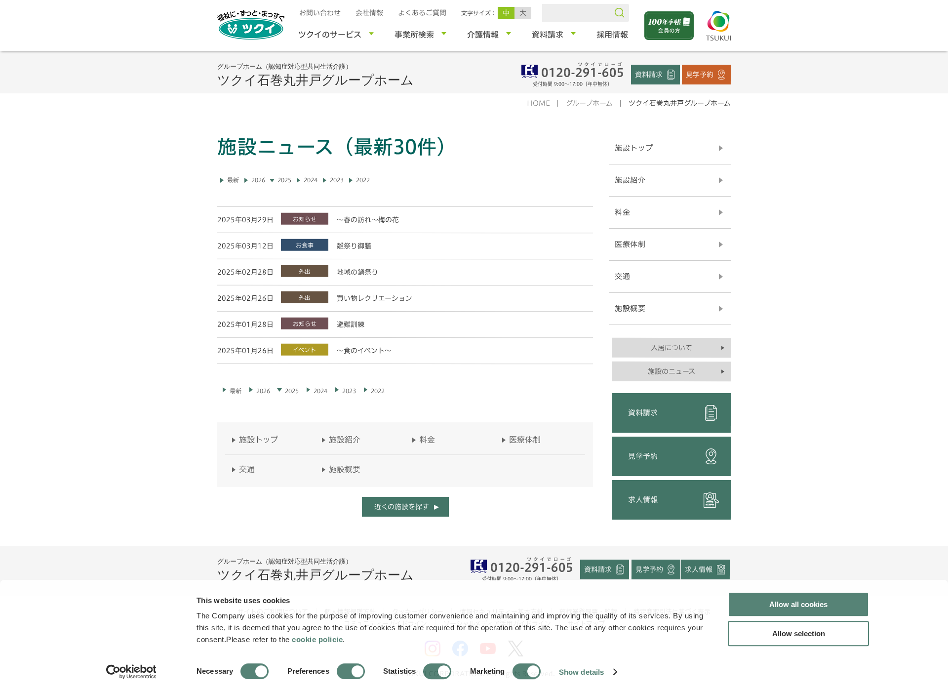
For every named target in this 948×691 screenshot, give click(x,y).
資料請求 (649, 74)
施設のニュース (671, 371)
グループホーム (589, 103)
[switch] (351, 671)
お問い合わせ (320, 12)
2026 (258, 180)
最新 (233, 180)
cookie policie (317, 639)
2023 (337, 180)
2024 (310, 180)
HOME (538, 103)
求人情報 (643, 499)
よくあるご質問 (422, 12)
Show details (581, 671)
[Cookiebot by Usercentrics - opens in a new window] (130, 671)
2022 (363, 180)
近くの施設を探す (401, 506)
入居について (671, 347)
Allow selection (798, 633)
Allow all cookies (798, 604)
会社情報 (369, 12)
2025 (284, 180)
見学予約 (699, 74)
